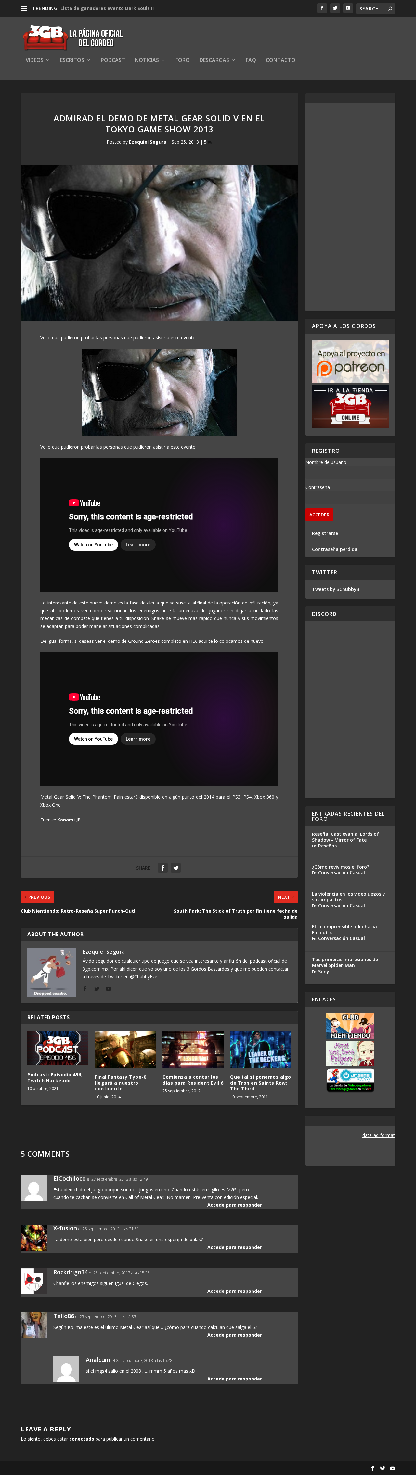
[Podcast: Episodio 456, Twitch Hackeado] (57, 1048)
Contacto (280, 60)
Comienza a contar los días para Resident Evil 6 (193, 1080)
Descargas (214, 60)
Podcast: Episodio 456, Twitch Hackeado (55, 1078)
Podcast (113, 60)
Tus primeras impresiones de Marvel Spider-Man (345, 962)
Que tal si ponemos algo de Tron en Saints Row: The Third (260, 1083)
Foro (183, 60)
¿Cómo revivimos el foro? (340, 867)
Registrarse (325, 533)
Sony (323, 971)
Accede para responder (234, 1205)
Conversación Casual (341, 873)
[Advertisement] (350, 206)
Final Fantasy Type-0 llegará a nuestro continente (120, 1083)
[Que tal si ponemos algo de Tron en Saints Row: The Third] (260, 1049)
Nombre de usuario (326, 462)
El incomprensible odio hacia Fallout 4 (344, 929)
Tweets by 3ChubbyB (335, 589)
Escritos (72, 60)
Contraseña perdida (335, 549)
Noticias (147, 60)
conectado (81, 1439)
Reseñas (327, 846)
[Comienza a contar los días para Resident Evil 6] (193, 1049)
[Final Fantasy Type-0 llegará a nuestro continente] (125, 1049)
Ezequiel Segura (147, 142)
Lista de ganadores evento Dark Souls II (107, 8)
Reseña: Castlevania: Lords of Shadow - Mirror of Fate (345, 837)
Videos (35, 60)
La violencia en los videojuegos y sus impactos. (348, 897)
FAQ (251, 60)
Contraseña (318, 487)
